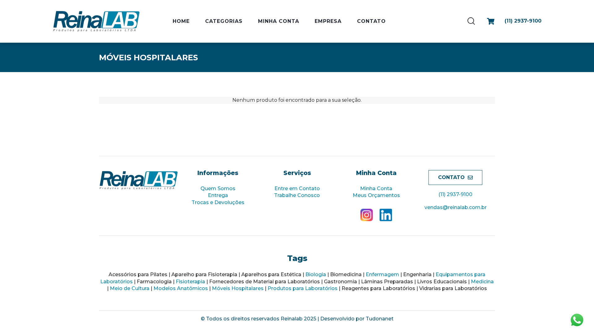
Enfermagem (382, 274)
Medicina (482, 282)
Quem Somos (217, 188)
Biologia (315, 274)
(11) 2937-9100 (455, 194)
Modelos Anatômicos (180, 288)
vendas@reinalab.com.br (455, 207)
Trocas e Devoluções (218, 202)
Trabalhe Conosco (297, 195)
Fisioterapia (190, 282)
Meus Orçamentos (376, 195)
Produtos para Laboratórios (303, 288)
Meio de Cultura (129, 288)
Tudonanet (380, 319)
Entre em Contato (297, 188)
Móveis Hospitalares (238, 288)
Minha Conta (376, 188)
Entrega (218, 195)
